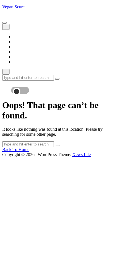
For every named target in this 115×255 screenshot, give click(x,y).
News (18, 51)
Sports (19, 56)
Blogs (18, 41)
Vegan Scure (13, 6)
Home (18, 36)
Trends (19, 61)
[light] (22, 87)
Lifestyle (21, 46)
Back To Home (15, 149)
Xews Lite (81, 154)
